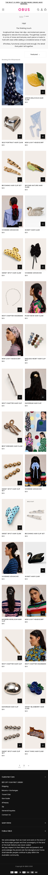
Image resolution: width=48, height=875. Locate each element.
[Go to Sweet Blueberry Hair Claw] (35, 688)
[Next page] (28, 765)
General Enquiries (8, 811)
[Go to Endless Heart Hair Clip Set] (35, 340)
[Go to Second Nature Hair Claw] (35, 167)
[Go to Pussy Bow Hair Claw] (35, 297)
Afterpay (5, 802)
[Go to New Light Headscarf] (35, 124)
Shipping (5, 786)
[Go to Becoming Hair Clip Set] (12, 167)
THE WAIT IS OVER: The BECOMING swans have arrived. (24, 3)
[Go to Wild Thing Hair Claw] (35, 733)
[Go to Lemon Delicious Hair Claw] (35, 79)
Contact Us (6, 815)
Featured (34, 54)
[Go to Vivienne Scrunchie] (12, 211)
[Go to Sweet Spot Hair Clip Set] (12, 470)
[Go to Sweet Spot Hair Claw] (12, 254)
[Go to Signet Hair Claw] (35, 211)
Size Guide (6, 798)
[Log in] (41, 9)
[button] (3, 9)
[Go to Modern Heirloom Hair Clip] (12, 601)
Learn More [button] (6, 823)
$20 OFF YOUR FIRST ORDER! (12, 782)
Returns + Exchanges (10, 790)
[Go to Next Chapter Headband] (12, 297)
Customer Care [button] (8, 777)
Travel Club (6, 794)
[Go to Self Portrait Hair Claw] (12, 124)
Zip (3, 807)
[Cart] (45, 9)
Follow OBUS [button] (7, 831)
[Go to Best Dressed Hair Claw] (12, 428)
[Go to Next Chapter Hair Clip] (12, 385)
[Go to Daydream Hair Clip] (35, 385)
